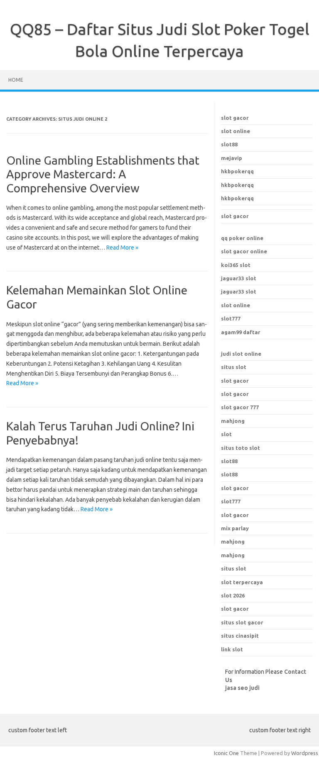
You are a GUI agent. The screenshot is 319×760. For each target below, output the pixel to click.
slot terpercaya (242, 582)
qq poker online (242, 238)
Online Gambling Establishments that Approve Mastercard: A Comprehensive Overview (102, 174)
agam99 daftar (240, 332)
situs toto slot (240, 448)
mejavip (231, 158)
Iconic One (226, 753)
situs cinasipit (240, 636)
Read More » (122, 247)
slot (226, 434)
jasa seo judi (242, 688)
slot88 (229, 144)
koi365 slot (235, 265)
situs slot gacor (242, 622)
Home (15, 80)
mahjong (233, 421)
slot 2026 (233, 595)
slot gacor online (244, 251)
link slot (232, 649)
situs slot (233, 367)
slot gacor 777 (240, 407)
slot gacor (235, 118)
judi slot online (241, 354)
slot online (235, 131)
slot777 (230, 318)
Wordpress (304, 753)
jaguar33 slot (238, 278)
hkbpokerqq (237, 171)
